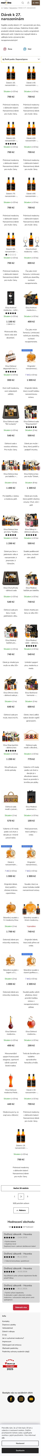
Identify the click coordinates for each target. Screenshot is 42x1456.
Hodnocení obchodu (21, 1222)
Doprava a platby (9, 1324)
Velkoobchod (7, 1328)
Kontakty (5, 1321)
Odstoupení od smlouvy (11, 1345)
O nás (4, 1335)
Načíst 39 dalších (21, 1188)
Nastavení (20, 1443)
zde (3, 1437)
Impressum (6, 1341)
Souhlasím (20, 1450)
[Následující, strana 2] (21, 1196)
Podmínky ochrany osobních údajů (15, 1351)
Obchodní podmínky (10, 1348)
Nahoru (22, 1210)
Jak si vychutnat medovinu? (13, 1338)
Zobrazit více (21, 1307)
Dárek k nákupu (8, 1331)
